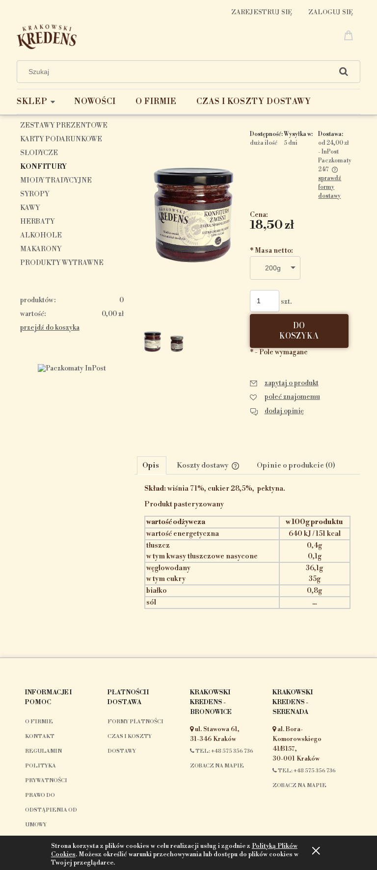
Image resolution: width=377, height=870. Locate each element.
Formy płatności (135, 721)
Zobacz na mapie (217, 766)
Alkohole (41, 235)
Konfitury (43, 166)
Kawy (30, 208)
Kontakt (39, 736)
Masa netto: (271, 250)
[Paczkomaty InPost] (72, 368)
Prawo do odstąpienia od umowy (51, 810)
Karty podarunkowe (61, 139)
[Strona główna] (47, 36)
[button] (284, 383)
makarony (40, 249)
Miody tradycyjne (56, 180)
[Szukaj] (343, 71)
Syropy (34, 194)
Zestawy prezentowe (64, 125)
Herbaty (37, 221)
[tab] (152, 465)
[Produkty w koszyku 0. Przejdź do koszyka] (350, 35)
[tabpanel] (247, 563)
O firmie (39, 721)
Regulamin (43, 751)
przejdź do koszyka (50, 327)
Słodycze (39, 153)
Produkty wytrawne (62, 263)
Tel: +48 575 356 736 (223, 751)
